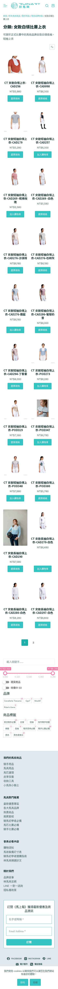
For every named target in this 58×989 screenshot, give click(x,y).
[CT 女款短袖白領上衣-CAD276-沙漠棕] (15, 236)
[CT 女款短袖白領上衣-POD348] (15, 464)
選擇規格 (15, 98)
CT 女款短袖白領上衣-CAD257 (42, 140)
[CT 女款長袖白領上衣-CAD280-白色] (15, 591)
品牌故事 (9, 877)
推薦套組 (9, 816)
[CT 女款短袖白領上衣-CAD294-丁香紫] (15, 352)
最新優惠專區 (11, 803)
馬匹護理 (9, 772)
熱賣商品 (9, 812)
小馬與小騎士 (11, 785)
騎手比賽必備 (11, 829)
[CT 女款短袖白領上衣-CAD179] (15, 120)
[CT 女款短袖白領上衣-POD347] (43, 408)
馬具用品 (9, 768)
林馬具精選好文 (13, 860)
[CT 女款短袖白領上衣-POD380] (43, 464)
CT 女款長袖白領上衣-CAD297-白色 (42, 610)
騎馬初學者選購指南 (15, 856)
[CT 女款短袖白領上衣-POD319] (15, 408)
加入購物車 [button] (42, 154)
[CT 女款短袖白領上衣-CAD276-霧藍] (15, 292)
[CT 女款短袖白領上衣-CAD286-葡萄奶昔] (43, 292)
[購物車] (53, 5)
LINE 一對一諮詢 (13, 885)
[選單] (5, 5)
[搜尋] (46, 5)
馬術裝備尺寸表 (13, 852)
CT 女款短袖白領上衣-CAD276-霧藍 (15, 312)
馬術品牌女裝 (37, 16)
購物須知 (9, 847)
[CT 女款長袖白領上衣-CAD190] (15, 528)
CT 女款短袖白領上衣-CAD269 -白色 (42, 196)
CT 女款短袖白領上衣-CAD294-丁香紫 (15, 372)
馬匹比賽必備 (11, 825)
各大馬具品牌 (11, 808)
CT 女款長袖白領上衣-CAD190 (15, 554)
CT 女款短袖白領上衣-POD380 (42, 484)
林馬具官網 (10, 881)
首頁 (5, 16)
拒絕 (35, 982)
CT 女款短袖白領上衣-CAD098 (42, 84)
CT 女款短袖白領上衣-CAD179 (15, 140)
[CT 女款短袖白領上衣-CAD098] (43, 64)
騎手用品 (26, 16)
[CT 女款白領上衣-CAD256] (15, 64)
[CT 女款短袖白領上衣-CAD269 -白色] (43, 177)
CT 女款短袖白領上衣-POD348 (15, 484)
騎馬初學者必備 (13, 820)
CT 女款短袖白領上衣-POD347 (42, 428)
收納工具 (9, 781)
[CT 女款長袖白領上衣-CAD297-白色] (43, 591)
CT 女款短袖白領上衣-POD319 (15, 428)
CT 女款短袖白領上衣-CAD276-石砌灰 (42, 256)
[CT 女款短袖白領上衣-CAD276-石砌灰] (43, 236)
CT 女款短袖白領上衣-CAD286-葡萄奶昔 (42, 314)
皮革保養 (9, 776)
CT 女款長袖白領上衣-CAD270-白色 (42, 540)
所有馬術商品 (14, 16)
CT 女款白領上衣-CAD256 (15, 84)
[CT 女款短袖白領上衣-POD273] (43, 352)
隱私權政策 (10, 890)
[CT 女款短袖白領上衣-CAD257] (43, 120)
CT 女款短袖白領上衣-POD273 (42, 372)
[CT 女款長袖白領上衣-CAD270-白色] (43, 520)
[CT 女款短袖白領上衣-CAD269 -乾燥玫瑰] (15, 177)
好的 (22, 982)
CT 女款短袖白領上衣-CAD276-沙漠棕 (15, 256)
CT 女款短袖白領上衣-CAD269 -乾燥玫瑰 (15, 198)
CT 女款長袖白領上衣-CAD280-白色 (15, 610)
